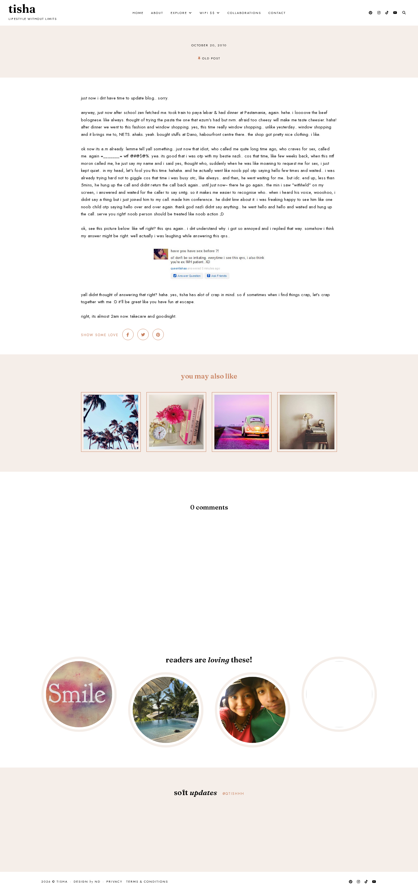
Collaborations (244, 13)
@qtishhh (233, 793)
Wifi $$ (207, 13)
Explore (179, 13)
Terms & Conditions (147, 881)
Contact (277, 13)
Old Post (211, 58)
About (157, 13)
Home (138, 13)
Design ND (87, 881)
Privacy (114, 881)
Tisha (22, 8)
